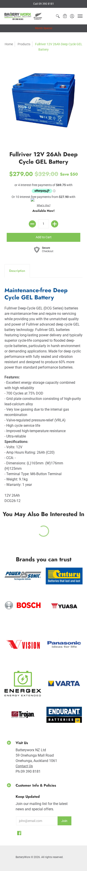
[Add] (54, 223)
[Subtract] (32, 223)
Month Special (43, 28)
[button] (57, 16)
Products (24, 44)
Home (9, 44)
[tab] (17, 271)
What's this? (43, 205)
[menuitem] (57, 16)
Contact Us (24, 766)
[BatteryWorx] (23, 16)
